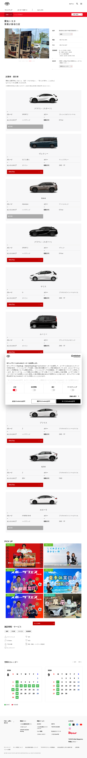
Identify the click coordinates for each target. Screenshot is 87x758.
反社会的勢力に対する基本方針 (65, 747)
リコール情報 (7, 749)
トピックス (40, 10)
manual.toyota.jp (30, 366)
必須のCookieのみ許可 (18, 401)
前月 (75, 662)
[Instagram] (69, 728)
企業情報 (77, 747)
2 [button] (22, 61)
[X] (73, 724)
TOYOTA (7, 4)
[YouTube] (81, 724)
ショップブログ (18, 14)
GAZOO (39, 724)
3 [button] (25, 61)
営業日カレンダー (64, 66)
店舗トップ (9, 14)
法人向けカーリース (56, 731)
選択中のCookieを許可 (43, 401)
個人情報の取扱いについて (31, 747)
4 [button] (29, 61)
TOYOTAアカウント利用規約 (48, 747)
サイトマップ (7, 747)
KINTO (53, 724)
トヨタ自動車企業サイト (26, 724)
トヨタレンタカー (41, 734)
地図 (61, 34)
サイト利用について (18, 747)
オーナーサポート (22, 10)
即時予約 (12, 172)
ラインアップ (8, 10)
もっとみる (37, 623)
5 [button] (32, 61)
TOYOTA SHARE (55, 726)
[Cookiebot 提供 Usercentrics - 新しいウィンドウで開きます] (73, 356)
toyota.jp (20, 366)
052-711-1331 (63, 39)
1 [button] (19, 61)
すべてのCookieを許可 (68, 401)
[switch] (34, 390)
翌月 (80, 662)
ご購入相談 (75, 14)
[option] (26, 43)
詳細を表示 (73, 396)
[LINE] (69, 724)
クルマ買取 (39, 731)
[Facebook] (77, 724)
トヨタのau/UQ (55, 734)
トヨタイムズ (23, 726)
